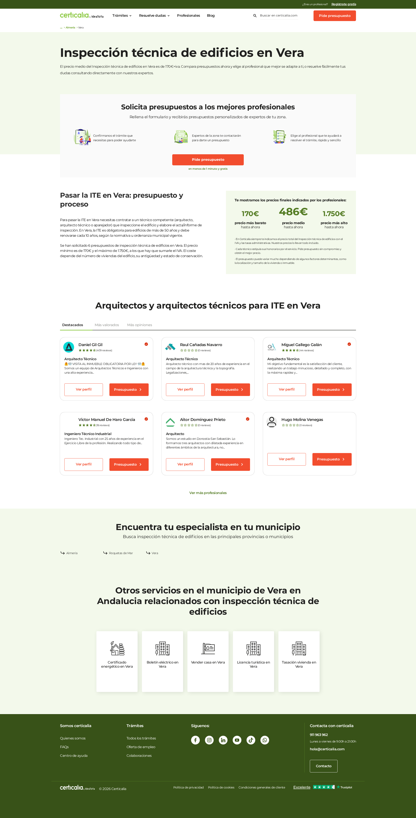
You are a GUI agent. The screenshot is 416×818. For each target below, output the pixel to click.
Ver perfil (83, 389)
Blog (211, 15)
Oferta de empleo (141, 747)
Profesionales (188, 15)
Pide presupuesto (335, 16)
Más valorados (107, 325)
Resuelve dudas (152, 15)
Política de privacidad (188, 787)
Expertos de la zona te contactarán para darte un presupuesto (216, 138)
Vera (155, 553)
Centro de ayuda (74, 756)
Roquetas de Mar (121, 553)
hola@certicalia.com (327, 749)
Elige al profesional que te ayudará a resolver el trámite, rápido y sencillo (316, 138)
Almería (70, 27)
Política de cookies (221, 787)
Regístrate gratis (344, 4)
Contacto (324, 766)
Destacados (72, 325)
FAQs (64, 747)
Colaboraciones (139, 756)
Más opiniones (139, 325)
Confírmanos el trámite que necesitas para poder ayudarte (114, 138)
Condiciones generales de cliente (262, 787)
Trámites (120, 15)
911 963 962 (319, 735)
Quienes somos (73, 738)
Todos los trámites (141, 738)
